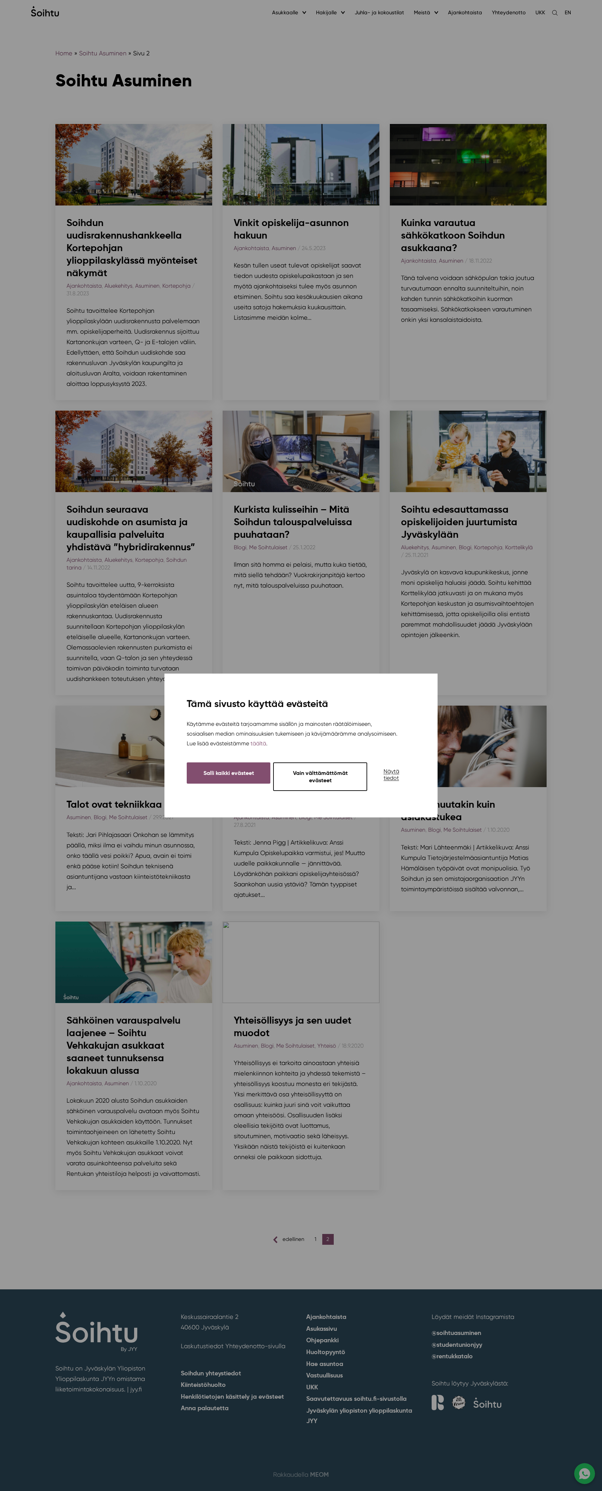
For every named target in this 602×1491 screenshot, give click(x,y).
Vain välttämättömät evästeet (320, 776)
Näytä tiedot (391, 774)
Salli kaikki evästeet (228, 773)
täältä (258, 743)
